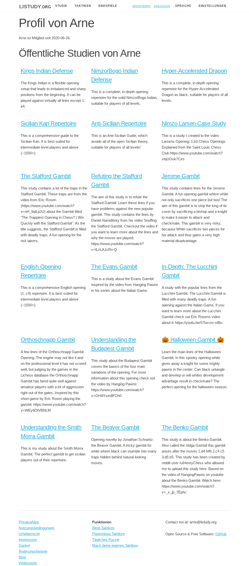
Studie (61, 6)
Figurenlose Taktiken (108, 534)
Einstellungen (212, 6)
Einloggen (162, 6)
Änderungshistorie (33, 551)
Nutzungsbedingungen (36, 528)
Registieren (141, 6)
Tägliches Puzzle (105, 540)
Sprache (183, 6)
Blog (22, 557)
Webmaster (28, 563)
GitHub (220, 534)
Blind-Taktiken (103, 528)
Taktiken (83, 6)
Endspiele (107, 6)
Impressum (28, 540)
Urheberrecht (29, 534)
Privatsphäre (29, 522)
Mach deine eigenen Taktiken (115, 545)
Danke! (24, 545)
